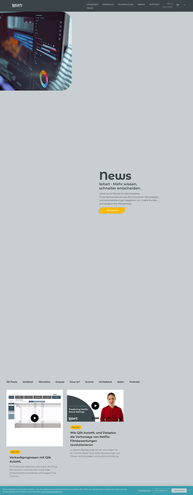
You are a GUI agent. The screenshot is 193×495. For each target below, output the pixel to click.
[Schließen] (189, 490)
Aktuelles (44, 381)
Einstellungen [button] (144, 490)
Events (89, 381)
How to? (75, 381)
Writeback (105, 381)
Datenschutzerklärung (51, 492)
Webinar (28, 381)
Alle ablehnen (161, 490)
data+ (120, 381)
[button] (154, 4)
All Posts (11, 381)
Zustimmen (179, 490)
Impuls (60, 381)
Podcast (135, 381)
